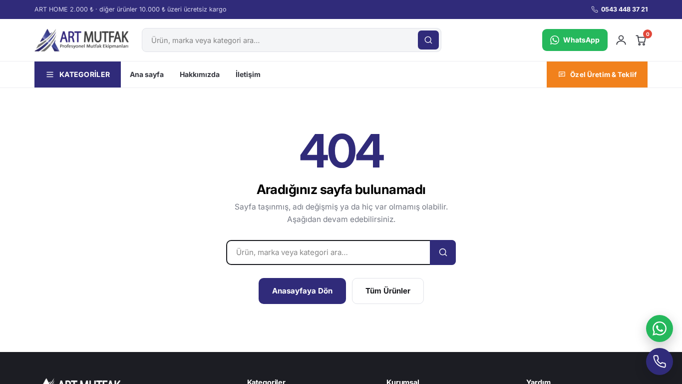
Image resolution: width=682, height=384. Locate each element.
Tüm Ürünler (387, 291)
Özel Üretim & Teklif (603, 74)
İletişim (248, 74)
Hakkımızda (200, 74)
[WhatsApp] (659, 328)
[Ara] (428, 40)
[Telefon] (659, 361)
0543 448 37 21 (624, 9)
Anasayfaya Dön (302, 291)
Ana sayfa (147, 74)
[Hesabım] (621, 40)
